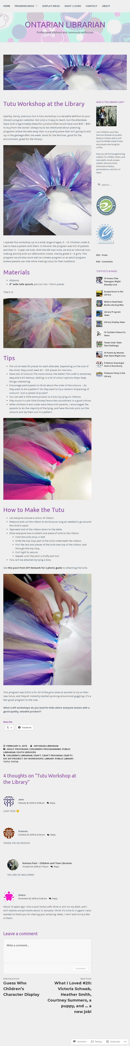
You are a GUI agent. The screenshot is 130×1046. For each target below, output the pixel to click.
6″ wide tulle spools (21, 284)
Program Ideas (24, 5)
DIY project (15, 758)
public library (64, 758)
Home (6, 5)
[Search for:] (111, 185)
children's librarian (19, 755)
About (106, 5)
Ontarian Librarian (65, 24)
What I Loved (73, 5)
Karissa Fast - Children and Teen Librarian (47, 863)
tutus (14, 761)
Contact (91, 5)
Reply (52, 803)
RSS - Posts (101, 255)
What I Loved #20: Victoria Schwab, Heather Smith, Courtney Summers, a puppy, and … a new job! (69, 996)
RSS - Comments (104, 261)
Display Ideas (51, 5)
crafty (67, 755)
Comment (80, 968)
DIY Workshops (34, 758)
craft (37, 755)
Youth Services (26, 752)
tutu (6, 761)
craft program (52, 755)
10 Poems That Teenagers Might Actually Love (112, 281)
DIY (5, 758)
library (49, 758)
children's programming (45, 749)
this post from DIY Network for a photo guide (35, 567)
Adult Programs (17, 749)
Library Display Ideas (114, 322)
